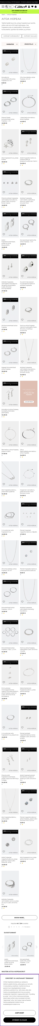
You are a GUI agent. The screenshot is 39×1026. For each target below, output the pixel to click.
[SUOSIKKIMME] (29, 44)
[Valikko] (3, 6)
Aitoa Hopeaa (12, 14)
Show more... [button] (19, 917)
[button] (29, 7)
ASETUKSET (19, 1013)
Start (3, 14)
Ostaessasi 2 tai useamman (19, 12)
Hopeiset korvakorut (11, 36)
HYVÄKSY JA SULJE (19, 1020)
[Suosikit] (33, 7)
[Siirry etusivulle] (19, 6)
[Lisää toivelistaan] (4, 71)
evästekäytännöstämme (11, 1004)
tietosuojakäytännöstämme (12, 1002)
